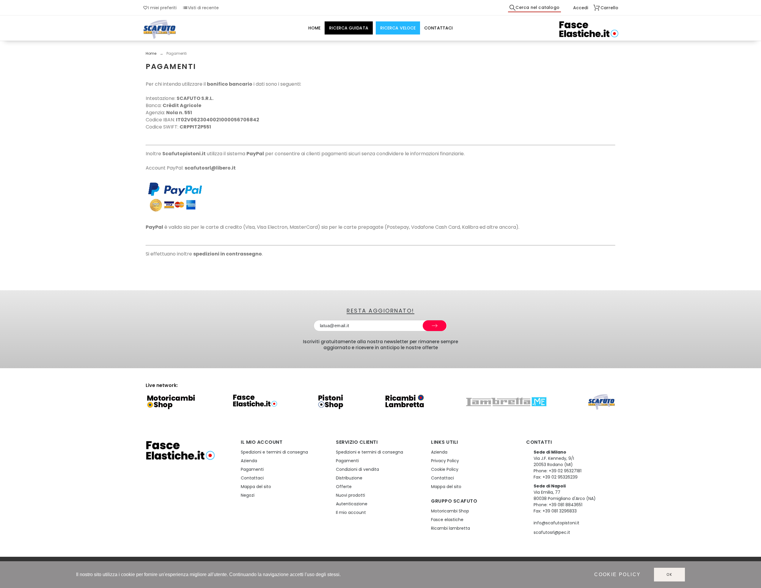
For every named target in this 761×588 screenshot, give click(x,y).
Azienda (249, 461)
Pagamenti (252, 469)
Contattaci (252, 478)
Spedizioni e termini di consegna (274, 452)
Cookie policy (617, 574)
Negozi (247, 495)
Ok (669, 574)
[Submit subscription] (434, 325)
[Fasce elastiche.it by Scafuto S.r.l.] (588, 29)
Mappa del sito (256, 487)
